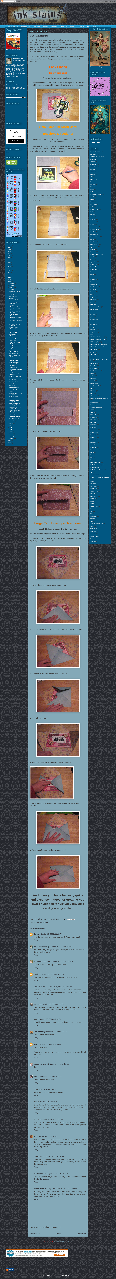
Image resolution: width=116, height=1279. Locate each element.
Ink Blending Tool (94, 342)
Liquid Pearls (93, 368)
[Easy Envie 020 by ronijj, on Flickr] (52, 799)
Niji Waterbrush (94, 402)
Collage (92, 224)
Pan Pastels (93, 419)
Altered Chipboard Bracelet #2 (13, 328)
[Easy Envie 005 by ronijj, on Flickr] (58, 282)
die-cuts (92, 257)
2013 (9, 273)
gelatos (92, 302)
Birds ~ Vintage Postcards (13, 335)
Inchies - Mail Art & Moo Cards (98, 339)
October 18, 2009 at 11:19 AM (62, 962)
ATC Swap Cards (13, 296)
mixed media (93, 395)
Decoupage (93, 252)
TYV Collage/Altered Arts (96, 523)
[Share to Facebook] (73, 919)
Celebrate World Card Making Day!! (14, 411)
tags (91, 513)
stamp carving (93, 496)
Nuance (92, 404)
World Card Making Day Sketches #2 (15, 407)
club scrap (93, 221)
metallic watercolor (95, 386)
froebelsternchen (41, 1064)
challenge (92, 214)
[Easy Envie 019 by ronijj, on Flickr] (58, 756)
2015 (9, 268)
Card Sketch (93, 204)
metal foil (92, 381)
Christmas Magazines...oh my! (14, 306)
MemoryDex (93, 378)
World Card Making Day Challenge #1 (15, 404)
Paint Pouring (93, 417)
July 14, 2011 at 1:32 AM (53, 1119)
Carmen (37, 934)
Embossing (93, 289)
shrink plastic (93, 486)
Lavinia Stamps (94, 363)
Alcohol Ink (93, 159)
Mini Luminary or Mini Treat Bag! (14, 324)
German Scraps (94, 309)
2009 (9, 281)
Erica (36, 1136)
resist (91, 457)
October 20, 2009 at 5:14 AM (59, 1064)
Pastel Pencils (94, 432)
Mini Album (93, 391)
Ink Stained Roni (40, 947)
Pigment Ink (93, 437)
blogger (92, 189)
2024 (9, 249)
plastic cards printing (42, 1188)
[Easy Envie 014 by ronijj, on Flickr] (58, 579)
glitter (91, 317)
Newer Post (35, 1234)
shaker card (93, 483)
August (11, 423)
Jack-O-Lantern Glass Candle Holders (14, 359)
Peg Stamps (93, 434)
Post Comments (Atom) (63, 1241)
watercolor (92, 533)
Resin (91, 454)
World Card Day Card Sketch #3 (14, 401)
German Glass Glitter (95, 307)
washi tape (93, 531)
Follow (8, 152)
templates (92, 518)
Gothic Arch (93, 322)
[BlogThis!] (70, 919)
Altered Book (93, 164)
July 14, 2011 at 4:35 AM (47, 1136)
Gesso (92, 312)
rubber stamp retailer (95, 462)
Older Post (81, 1234)
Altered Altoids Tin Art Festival (67, 26)
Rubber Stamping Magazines (97, 469)
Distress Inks (93, 264)
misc (91, 393)
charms (92, 216)
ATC (91, 176)
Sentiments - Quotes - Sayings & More (100, 477)
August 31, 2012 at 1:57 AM (57, 1174)
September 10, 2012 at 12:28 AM (64, 1188)
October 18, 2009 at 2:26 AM (52, 934)
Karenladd (38, 1004)
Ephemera (92, 292)
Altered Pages (93, 166)
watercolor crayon (94, 536)
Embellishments (94, 287)
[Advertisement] (26, 1262)
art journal (92, 174)
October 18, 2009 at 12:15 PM (53, 974)
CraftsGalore (93, 241)
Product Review (94, 449)
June (11, 427)
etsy (91, 294)
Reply (36, 940)
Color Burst (93, 231)
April (11, 431)
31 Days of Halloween (95, 151)
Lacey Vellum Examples (15, 345)
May (11, 429)
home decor (93, 329)
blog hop (92, 186)
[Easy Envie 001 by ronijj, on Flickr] (58, 121)
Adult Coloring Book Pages (97, 156)
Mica (91, 388)
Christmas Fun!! (13, 367)
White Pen (93, 541)
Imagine (92, 334)
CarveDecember (94, 209)
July (11, 425)
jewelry (92, 352)
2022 (9, 253)
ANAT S (37, 1077)
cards (91, 206)
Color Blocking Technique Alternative (15, 370)
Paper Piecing (93, 427)
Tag (91, 511)
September (12, 421)
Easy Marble (93, 284)
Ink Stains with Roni (13, 26)
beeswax (92, 184)
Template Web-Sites (14, 418)
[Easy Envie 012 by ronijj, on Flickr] (58, 516)
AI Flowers (11, 289)
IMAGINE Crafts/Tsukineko (97, 337)
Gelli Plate (93, 304)
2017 (9, 264)
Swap (91, 508)
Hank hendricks (40, 1174)
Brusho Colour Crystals (96, 194)
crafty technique (94, 244)
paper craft (93, 422)
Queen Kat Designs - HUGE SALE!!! (14, 350)
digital (91, 259)
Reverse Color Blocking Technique (15, 377)
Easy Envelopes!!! (13, 338)
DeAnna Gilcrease (41, 987)
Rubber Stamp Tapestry (96, 464)
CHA (91, 211)
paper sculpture (94, 429)
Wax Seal (92, 538)
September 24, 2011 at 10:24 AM (51, 1156)
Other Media (93, 414)
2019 (9, 260)
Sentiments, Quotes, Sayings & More (30, 26)
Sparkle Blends (94, 491)
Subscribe (16, 141)
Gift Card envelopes (41, 1179)
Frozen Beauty (12, 340)
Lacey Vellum (12, 348)
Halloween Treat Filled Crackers (14, 311)
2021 (9, 255)
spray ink (92, 493)
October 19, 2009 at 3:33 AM (50, 1019)
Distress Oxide (94, 266)
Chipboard (92, 219)
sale (91, 472)
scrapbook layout (94, 474)
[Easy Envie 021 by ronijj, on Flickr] (58, 844)
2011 (9, 277)
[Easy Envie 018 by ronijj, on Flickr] (58, 712)
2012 (9, 275)
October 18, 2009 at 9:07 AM (61, 947)
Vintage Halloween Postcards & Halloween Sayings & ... (15, 316)
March (11, 433)
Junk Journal (93, 357)
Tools (91, 521)
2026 (9, 245)
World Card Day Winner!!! (15, 380)
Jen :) (36, 1044)
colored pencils (94, 234)
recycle (92, 452)
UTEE (91, 526)
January (12, 438)
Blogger (73, 1275)
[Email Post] (64, 919)
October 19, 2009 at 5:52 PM (50, 1044)
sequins (92, 481)
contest (92, 239)
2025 (9, 247)
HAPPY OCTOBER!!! (14, 416)
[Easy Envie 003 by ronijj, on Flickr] (58, 238)
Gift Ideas (92, 314)
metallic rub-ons (94, 383)
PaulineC (37, 974)
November (12, 285)
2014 (9, 270)
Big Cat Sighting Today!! (15, 414)
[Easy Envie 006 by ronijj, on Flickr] (58, 327)
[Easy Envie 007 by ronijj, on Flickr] (58, 373)
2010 (9, 279)
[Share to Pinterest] (74, 919)
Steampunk (93, 498)
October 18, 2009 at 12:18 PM (60, 987)
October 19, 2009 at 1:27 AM (53, 1004)
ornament (92, 412)
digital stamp (93, 261)
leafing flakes (93, 365)
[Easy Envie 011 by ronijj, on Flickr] (58, 469)
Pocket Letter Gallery (84, 26)
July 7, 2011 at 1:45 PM (47, 1089)
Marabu (92, 373)
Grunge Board (93, 324)
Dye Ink (92, 282)
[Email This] (68, 919)
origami (92, 409)
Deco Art (92, 249)
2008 (9, 441)
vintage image (93, 528)
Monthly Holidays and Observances (99, 398)
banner (92, 181)
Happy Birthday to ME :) (15, 309)
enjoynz (57, 1275)
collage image (93, 226)
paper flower (93, 424)
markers (92, 376)
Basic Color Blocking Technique (14, 382)
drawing (92, 277)
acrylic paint (93, 154)
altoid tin (92, 169)
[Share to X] (71, 919)
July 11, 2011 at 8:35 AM (49, 1102)
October (12, 287)
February (12, 436)
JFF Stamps (93, 354)
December (12, 283)
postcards (92, 444)
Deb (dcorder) (39, 1032)
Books (92, 191)
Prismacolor (93, 447)
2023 (9, 251)
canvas (92, 199)
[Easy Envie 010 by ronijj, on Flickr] (58, 425)
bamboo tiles (93, 179)
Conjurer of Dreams (95, 236)
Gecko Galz (93, 299)
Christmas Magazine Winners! (14, 302)
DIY (91, 272)
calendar (92, 196)
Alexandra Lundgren (42, 962)
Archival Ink (93, 171)
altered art (92, 161)
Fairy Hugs (93, 297)
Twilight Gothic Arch (14, 353)
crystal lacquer (94, 247)
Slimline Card (93, 488)
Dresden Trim (93, 279)
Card (37, 922)
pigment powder (94, 439)
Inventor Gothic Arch (14, 387)
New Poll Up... (12, 385)
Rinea (91, 459)
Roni (24, 88)
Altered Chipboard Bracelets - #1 (13, 331)
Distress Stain (93, 269)
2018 (9, 262)
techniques (44, 922)
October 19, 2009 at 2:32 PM (56, 1032)
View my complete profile (12, 76)
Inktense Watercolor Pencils (97, 347)
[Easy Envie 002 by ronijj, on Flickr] (58, 189)
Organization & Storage (96, 407)
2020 (9, 258)
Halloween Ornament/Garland (14, 299)
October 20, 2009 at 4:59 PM (51, 1077)
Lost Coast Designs (95, 370)
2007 (9, 443)
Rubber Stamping (94, 467)
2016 (9, 266)
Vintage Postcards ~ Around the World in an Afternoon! (15, 364)
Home (58, 1234)
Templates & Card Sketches (50, 26)
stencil (92, 501)
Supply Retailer (94, 506)
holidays (92, 327)
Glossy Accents (94, 319)
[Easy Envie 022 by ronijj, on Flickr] (58, 888)
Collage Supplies (94, 229)
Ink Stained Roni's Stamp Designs (98, 344)
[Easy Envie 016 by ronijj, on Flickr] (58, 667)
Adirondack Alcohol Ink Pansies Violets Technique (14, 293)
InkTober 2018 (93, 349)
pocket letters (93, 442)
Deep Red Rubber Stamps (96, 254)
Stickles (92, 503)
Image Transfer (94, 332)
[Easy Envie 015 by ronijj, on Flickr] (58, 623)
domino (92, 274)
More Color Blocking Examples (14, 373)
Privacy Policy (96, 26)
